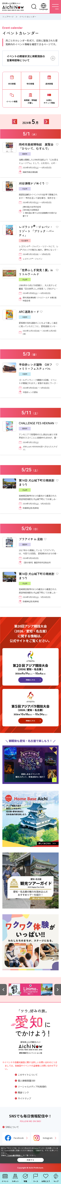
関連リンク (23, 1092)
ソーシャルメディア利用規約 (32, 1086)
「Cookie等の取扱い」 (14, 1155)
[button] (3, 989)
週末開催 (49, 83)
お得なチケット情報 (49, 101)
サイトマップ (24, 1098)
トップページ (8, 16)
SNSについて (12, 1127)
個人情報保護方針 (26, 1080)
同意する (30, 1160)
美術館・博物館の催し (30, 101)
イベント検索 (11, 101)
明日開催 (30, 83)
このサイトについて (28, 1074)
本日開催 (12, 83)
